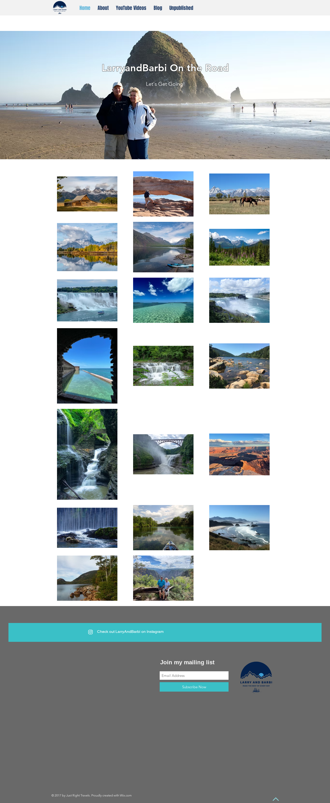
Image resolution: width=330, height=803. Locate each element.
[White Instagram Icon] (90, 632)
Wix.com (126, 795)
